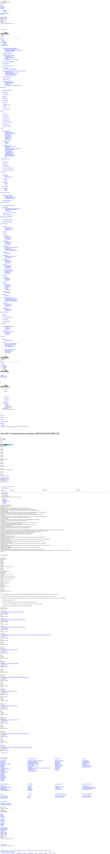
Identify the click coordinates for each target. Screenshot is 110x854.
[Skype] (10, 444)
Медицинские (57, 767)
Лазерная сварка (31, 764)
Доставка (4, 503)
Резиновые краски (85, 761)
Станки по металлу (4, 795)
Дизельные (30, 788)
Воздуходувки (3, 776)
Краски (83, 758)
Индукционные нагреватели (33, 763)
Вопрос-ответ (3, 830)
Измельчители (3, 760)
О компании (5, 10)
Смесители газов (31, 769)
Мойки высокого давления (5, 763)
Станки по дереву (3, 796)
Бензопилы (2, 775)
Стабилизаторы (3, 801)
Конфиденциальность (10, 851)
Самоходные (57, 788)
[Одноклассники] (2, 444)
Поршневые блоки (58, 764)
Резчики (2, 779)
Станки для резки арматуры (5, 790)
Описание (5, 498)
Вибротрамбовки (3, 789)
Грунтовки (84, 764)
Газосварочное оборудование (33, 762)
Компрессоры (57, 758)
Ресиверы (57, 769)
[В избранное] (1, 440)
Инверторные (30, 789)
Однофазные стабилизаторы (6, 804)
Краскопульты (85, 785)
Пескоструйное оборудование (61, 793)
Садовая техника (3, 758)
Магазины (2, 824)
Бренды (1, 814)
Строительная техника (4, 783)
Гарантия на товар (4, 829)
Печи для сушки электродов (33, 765)
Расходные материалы (86, 795)
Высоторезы (2, 777)
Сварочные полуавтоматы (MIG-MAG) (35, 760)
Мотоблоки (2, 764)
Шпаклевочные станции (87, 789)
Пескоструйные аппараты (60, 795)
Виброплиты (3, 785)
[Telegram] (12, 444)
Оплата (4, 502)
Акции (1, 813)
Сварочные (30, 790)
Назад (6, 404)
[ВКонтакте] (1, 444)
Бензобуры (2, 774)
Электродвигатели (58, 765)
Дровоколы (2, 780)
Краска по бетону (85, 762)
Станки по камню (3, 797)
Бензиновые (57, 766)
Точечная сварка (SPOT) (32, 770)
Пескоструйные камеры (59, 796)
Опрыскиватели (3, 767)
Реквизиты (2, 823)
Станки (1, 793)
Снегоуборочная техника (5, 768)
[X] (6, 444)
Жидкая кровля (85, 760)
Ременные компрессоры (59, 760)
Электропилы (3, 770)
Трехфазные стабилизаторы (5, 803)
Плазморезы (30, 766)
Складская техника (58, 783)
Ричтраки (57, 785)
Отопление (30, 793)
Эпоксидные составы (86, 766)
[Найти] (3, 39)
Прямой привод (58, 762)
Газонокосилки (3, 778)
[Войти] (0, 379)
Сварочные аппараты (32, 758)
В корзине (7, 480)
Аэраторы (2, 773)
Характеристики (6, 501)
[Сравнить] (1, 442)
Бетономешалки (3, 788)
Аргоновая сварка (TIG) (32, 761)
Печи (29, 797)
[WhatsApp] (9, 444)
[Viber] (7, 444)
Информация (3, 821)
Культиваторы (3, 761)
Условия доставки (3, 828)
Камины (29, 795)
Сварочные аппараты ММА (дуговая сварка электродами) (39, 767)
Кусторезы (2, 762)
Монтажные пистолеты (86, 793)
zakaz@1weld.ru (3, 21)
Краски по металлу (86, 763)
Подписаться (3, 810)
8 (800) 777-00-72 (3, 17)
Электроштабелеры (59, 789)
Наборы (2, 766)
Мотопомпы (2, 765)
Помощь (2, 825)
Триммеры (2, 769)
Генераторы (30, 783)
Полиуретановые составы (87, 765)
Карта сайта (2, 851)
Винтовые (57, 763)
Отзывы (4, 11)
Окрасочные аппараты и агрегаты (89, 788)
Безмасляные (57, 761)
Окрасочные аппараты (86, 783)
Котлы (29, 796)
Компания (2, 817)
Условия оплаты (3, 827)
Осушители (57, 768)
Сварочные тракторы (32, 768)
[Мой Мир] (4, 444)
